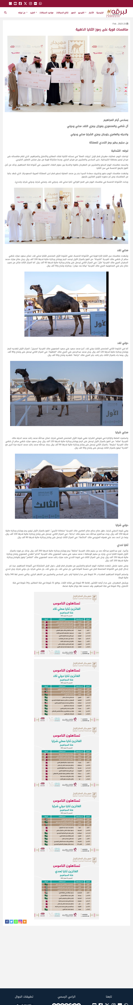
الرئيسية (100, 12)
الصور (73, 12)
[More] (25, 922)
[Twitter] (11, 922)
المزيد (33, 12)
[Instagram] (20, 922)
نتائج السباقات (62, 12)
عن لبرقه (22, 12)
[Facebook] (7, 922)
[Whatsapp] (16, 922)
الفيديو (81, 12)
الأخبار (91, 12)
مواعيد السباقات (46, 12)
